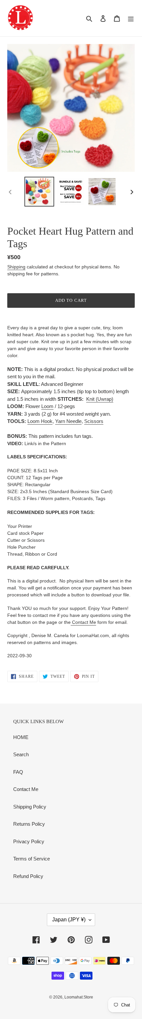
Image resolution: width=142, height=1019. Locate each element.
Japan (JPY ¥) (69, 919)
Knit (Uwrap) (99, 399)
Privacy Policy (28, 841)
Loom (47, 406)
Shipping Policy (29, 807)
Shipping (16, 266)
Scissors (93, 421)
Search (21, 754)
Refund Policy (28, 876)
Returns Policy (29, 824)
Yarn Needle (68, 421)
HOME (20, 737)
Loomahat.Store (78, 997)
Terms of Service (31, 858)
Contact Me (83, 622)
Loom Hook (40, 421)
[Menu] (131, 18)
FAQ (18, 772)
